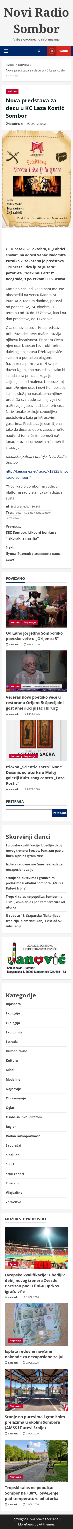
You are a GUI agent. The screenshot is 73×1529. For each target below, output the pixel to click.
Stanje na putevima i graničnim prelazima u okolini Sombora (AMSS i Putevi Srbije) (34, 883)
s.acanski (14, 644)
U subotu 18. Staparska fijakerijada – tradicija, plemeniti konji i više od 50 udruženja (34, 920)
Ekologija (13, 1013)
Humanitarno (16, 1051)
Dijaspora (13, 1004)
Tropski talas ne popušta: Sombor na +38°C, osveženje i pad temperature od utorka (35, 901)
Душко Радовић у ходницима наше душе (33, 553)
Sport (10, 1164)
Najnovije (30, 622)
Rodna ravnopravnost (23, 1136)
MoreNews (26, 1524)
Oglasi (11, 1107)
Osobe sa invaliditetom (24, 1117)
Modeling (13, 1079)
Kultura (12, 91)
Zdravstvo (13, 1202)
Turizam (12, 1183)
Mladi (10, 1070)
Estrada (12, 1042)
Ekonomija (14, 1032)
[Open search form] (39, 51)
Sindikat (12, 1155)
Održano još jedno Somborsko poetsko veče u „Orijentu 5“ (34, 635)
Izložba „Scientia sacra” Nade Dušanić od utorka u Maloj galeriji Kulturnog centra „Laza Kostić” (35, 775)
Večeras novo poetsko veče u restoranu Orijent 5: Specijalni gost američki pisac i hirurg (35, 703)
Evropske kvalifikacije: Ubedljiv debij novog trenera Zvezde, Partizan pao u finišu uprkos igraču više (35, 850)
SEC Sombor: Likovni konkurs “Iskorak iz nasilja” (31, 532)
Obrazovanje (16, 1098)
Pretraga (15, 801)
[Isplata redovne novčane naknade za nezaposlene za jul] (36, 1324)
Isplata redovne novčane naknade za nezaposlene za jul (34, 1354)
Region (11, 1126)
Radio (63, 51)
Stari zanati (15, 1174)
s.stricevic (16, 124)
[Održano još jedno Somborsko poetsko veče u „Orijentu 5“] (36, 607)
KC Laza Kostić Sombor (37, 512)
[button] (6, 51)
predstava (13, 518)
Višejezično (14, 1192)
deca (18, 512)
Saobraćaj (13, 1145)
